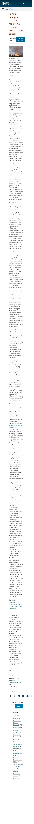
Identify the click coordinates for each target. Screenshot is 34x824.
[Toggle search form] (24, 3)
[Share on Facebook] (11, 696)
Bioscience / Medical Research (17, 723)
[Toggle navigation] (3, 9)
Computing (16, 739)
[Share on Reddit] (20, 696)
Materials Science (16, 779)
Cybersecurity (17, 753)
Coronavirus (17, 749)
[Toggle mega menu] (29, 3)
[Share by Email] (28, 696)
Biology (11, 602)
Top (27, 778)
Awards (15, 716)
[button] (32, 696)
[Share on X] (15, 696)
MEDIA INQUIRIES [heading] (21, 39)
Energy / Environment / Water (17, 760)
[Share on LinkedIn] (24, 696)
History (15, 771)
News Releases (11, 9)
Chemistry (16, 727)
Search (19, 706)
